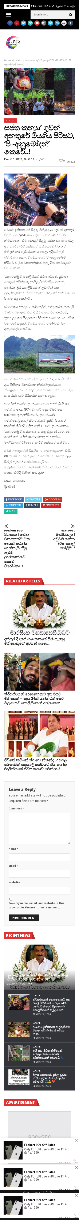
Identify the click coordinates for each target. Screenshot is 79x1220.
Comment (16, 809)
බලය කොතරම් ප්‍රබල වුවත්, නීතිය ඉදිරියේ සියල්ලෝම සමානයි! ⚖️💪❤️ (50, 1078)
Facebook (15, 499)
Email (13, 866)
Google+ (55, 499)
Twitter (34, 499)
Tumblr (33, 505)
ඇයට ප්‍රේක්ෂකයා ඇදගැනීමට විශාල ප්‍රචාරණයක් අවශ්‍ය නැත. (51, 1030)
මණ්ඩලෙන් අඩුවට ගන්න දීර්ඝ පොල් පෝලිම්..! (64, 539)
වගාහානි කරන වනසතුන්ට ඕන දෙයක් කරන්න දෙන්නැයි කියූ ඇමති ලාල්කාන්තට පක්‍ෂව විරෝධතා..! (17, 548)
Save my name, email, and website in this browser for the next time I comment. (36, 905)
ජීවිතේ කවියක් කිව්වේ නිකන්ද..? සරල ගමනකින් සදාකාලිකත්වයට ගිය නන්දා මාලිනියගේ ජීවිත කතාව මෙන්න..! (35, 764)
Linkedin (15, 505)
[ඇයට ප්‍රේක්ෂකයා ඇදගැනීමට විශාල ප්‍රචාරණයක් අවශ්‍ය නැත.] (18, 1029)
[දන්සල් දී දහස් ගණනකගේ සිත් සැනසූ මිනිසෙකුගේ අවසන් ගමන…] (39, 613)
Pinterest (52, 505)
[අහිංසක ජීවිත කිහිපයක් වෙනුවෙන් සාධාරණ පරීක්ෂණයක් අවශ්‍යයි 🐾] (18, 1053)
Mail (12, 511)
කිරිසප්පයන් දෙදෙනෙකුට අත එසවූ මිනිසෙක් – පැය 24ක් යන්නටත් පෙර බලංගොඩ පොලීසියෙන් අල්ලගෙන (34, 698)
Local (16, 60)
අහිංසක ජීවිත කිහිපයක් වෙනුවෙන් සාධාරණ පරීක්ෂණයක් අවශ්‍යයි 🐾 (48, 1054)
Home (7, 60)
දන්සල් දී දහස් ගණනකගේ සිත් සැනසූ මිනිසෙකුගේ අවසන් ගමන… (34, 641)
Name (13, 849)
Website (14, 882)
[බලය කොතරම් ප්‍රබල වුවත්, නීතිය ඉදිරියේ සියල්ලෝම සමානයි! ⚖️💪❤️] (18, 1077)
